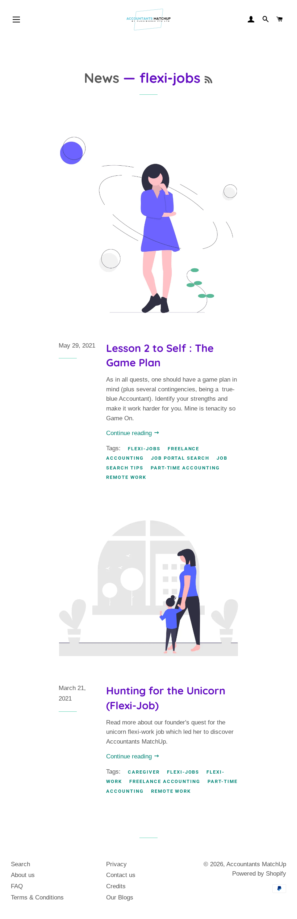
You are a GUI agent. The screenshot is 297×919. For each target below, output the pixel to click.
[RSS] (208, 80)
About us (23, 875)
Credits (116, 886)
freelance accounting (164, 781)
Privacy (116, 864)
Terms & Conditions (37, 897)
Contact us (120, 875)
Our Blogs (119, 897)
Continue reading (130, 433)
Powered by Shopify (259, 873)
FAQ (17, 886)
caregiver (144, 772)
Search (20, 864)
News (101, 77)
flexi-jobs (144, 448)
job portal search (180, 458)
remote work (126, 477)
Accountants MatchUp (256, 864)
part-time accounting (185, 468)
